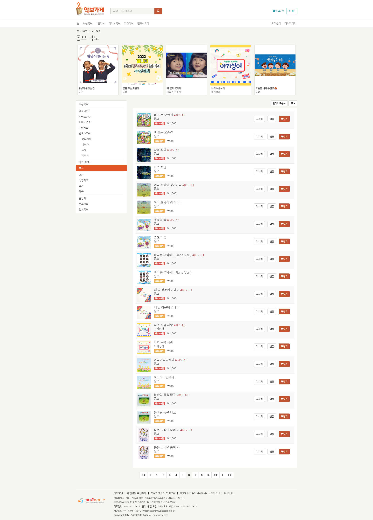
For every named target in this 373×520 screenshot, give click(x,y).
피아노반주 (85, 116)
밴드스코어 (143, 23)
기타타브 (128, 23)
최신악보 (87, 23)
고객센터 (276, 23)
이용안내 (215, 493)
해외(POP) (85, 162)
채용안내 (229, 493)
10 (215, 475)
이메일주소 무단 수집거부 (193, 493)
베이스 (85, 144)
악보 (85, 31)
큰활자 (82, 198)
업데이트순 (278, 103)
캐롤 (81, 191)
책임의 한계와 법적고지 (163, 493)
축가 (81, 185)
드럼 (84, 149)
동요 (81, 167)
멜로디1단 (84, 111)
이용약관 (118, 493)
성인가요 (83, 180)
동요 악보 (95, 31)
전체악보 (83, 209)
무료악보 (83, 203)
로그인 (291, 11)
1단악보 (100, 23)
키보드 (85, 155)
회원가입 (280, 11)
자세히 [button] (259, 119)
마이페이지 (290, 23)
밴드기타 (86, 138)
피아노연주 (85, 122)
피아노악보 (114, 23)
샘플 (272, 119)
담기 (285, 119)
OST (81, 174)
